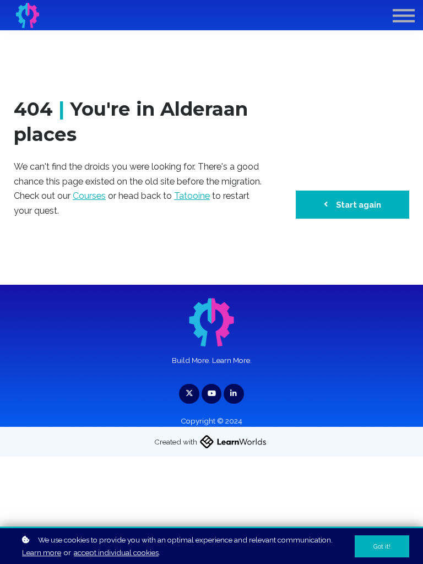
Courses (89, 196)
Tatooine (192, 196)
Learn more (41, 552)
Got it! (382, 546)
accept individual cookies (116, 552)
